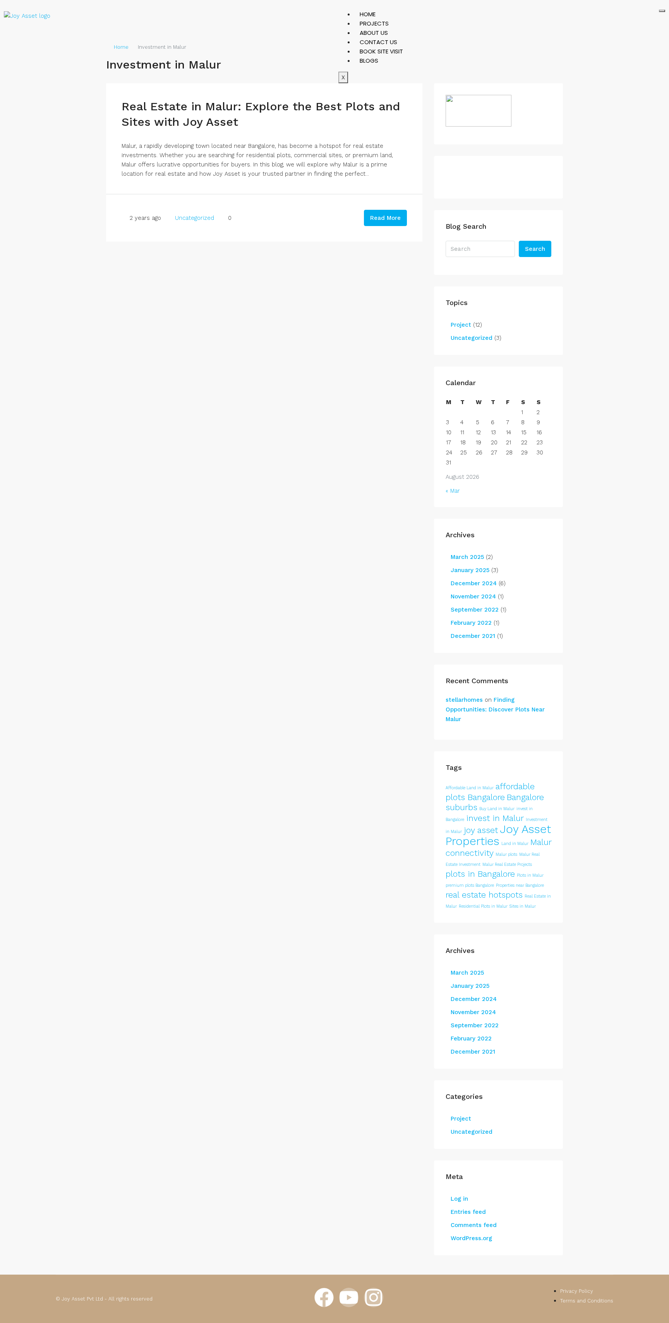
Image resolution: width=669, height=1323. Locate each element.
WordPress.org (471, 1238)
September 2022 (475, 609)
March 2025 (467, 557)
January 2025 (470, 570)
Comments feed (474, 1225)
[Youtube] (349, 1297)
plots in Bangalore (480, 874)
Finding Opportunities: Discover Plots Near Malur (495, 709)
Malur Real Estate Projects (507, 864)
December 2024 (474, 583)
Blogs (369, 61)
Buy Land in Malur (497, 808)
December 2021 (473, 635)
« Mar (453, 490)
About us (374, 33)
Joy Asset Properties (498, 835)
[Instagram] (373, 1297)
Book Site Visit (381, 51)
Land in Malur (514, 843)
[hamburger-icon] (662, 11)
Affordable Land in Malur (470, 787)
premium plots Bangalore (470, 885)
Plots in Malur (530, 875)
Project (461, 324)
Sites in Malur (522, 906)
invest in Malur (495, 818)
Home (368, 14)
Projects (374, 23)
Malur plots (506, 854)
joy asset (481, 830)
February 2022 (471, 622)
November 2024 (473, 596)
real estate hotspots (484, 895)
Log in (459, 1198)
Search (535, 248)
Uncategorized (194, 217)
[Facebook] (324, 1297)
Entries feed (468, 1211)
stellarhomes (464, 699)
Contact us (378, 42)
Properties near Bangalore (520, 885)
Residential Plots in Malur (483, 906)
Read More (385, 217)
